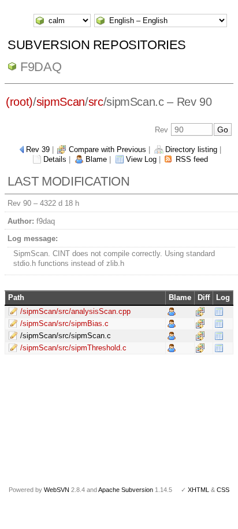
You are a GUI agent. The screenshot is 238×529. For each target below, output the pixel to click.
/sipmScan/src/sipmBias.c (64, 323)
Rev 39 (38, 149)
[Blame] (171, 311)
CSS (223, 489)
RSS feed (192, 159)
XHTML (198, 489)
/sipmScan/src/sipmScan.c (65, 335)
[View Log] (219, 311)
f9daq (40, 67)
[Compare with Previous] (200, 311)
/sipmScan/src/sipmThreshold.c (73, 347)
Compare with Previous (107, 149)
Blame (96, 159)
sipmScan (60, 101)
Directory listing (191, 149)
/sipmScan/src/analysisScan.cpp (75, 311)
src (95, 101)
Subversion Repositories (97, 45)
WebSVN (56, 489)
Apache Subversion (125, 489)
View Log (141, 159)
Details (54, 159)
